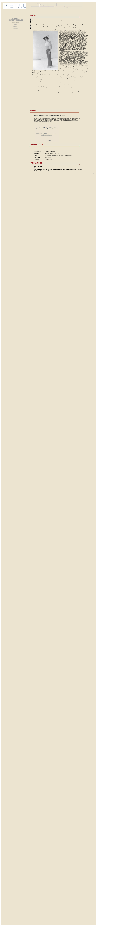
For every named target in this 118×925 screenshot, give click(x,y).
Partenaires (15, 28)
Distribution (15, 26)
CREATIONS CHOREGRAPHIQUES (15, 19)
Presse (15, 24)
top (94, 103)
